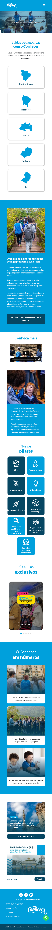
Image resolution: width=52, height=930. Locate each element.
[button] (25, 30)
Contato (11, 912)
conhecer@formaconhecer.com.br (26, 899)
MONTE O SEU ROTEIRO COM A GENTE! (26, 319)
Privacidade (13, 916)
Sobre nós (11, 908)
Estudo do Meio (14, 904)
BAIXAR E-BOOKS (25, 836)
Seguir (40, 879)
